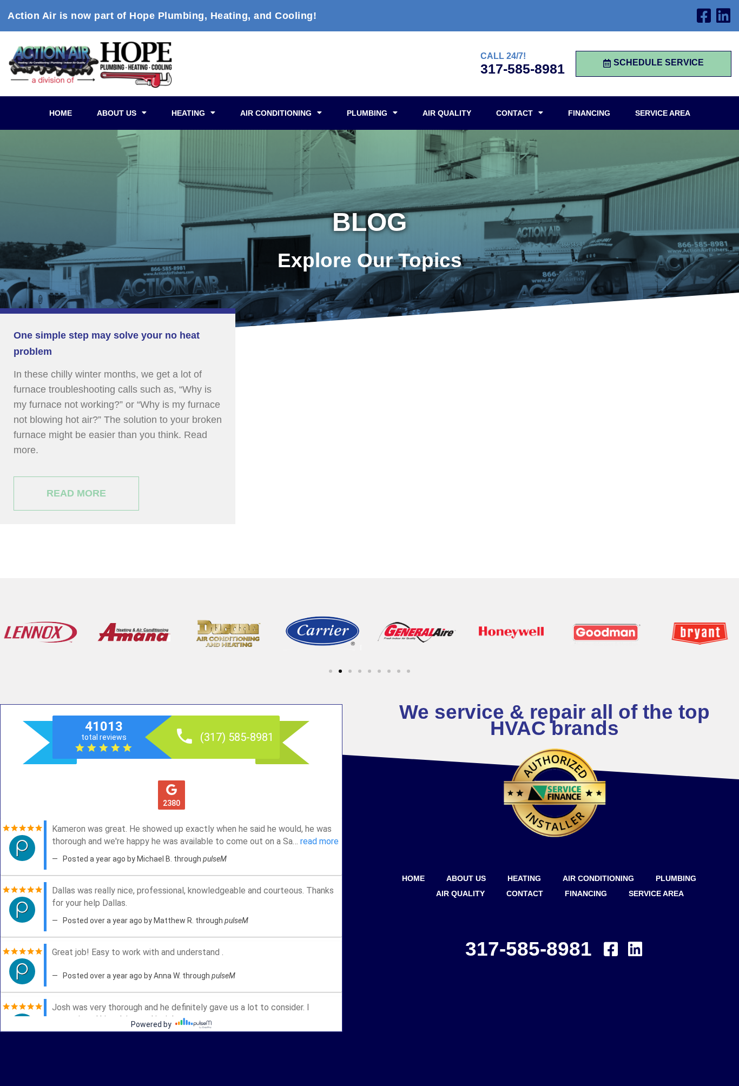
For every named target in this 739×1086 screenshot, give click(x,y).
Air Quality (447, 113)
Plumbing (367, 113)
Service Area (662, 113)
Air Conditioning (276, 113)
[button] (330, 671)
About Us (116, 113)
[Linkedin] (723, 16)
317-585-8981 (522, 68)
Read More (76, 493)
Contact (514, 113)
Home (60, 113)
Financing (589, 113)
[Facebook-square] (704, 16)
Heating (188, 113)
